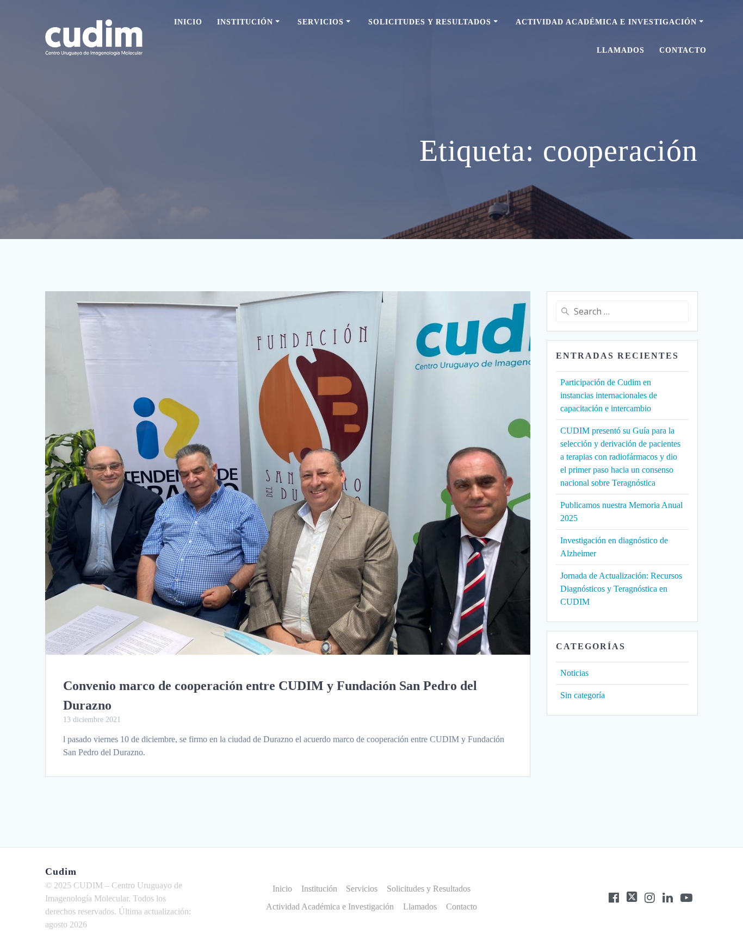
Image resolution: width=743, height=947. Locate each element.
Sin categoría (582, 695)
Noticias (574, 673)
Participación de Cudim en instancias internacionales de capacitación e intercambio (608, 395)
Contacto (683, 50)
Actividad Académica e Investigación (606, 22)
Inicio (188, 22)
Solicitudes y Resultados (429, 22)
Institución (245, 22)
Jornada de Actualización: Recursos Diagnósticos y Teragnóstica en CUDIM (621, 588)
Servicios (321, 22)
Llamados (621, 50)
